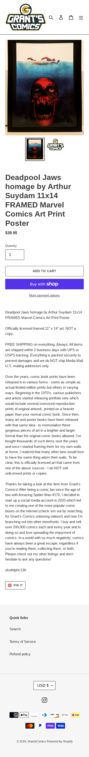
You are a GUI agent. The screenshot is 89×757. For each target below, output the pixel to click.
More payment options (44, 295)
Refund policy (20, 654)
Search (15, 629)
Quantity (11, 246)
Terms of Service (22, 642)
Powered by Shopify (60, 741)
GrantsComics (37, 741)
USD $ (43, 685)
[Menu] (81, 17)
